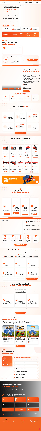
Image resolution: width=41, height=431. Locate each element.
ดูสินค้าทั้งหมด (5, 25)
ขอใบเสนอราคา (12, 25)
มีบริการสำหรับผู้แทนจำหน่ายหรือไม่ (19, 374)
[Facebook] (36, 0)
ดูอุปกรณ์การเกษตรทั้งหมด (32, 278)
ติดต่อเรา (37, 2)
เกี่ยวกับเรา (20, 2)
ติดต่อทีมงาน (5, 364)
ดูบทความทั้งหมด (20, 345)
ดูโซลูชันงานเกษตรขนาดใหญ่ (25, 214)
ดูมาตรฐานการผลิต (20, 244)
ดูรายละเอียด (5, 156)
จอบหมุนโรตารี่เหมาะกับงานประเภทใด (19, 365)
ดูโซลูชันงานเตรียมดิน (6, 213)
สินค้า (23, 2)
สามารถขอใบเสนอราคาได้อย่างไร (19, 377)
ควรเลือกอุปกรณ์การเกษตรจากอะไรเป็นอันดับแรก (21, 362)
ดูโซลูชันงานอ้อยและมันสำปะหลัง (15, 213)
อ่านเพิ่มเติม (4, 342)
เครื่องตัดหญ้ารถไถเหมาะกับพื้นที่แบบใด (20, 368)
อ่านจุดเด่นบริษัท (20, 132)
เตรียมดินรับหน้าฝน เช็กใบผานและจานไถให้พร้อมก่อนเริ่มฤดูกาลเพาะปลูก (8, 339)
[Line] (38, 0)
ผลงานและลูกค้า (30, 2)
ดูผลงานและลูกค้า (20, 312)
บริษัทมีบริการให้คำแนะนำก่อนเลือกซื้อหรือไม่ (20, 371)
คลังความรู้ (34, 2)
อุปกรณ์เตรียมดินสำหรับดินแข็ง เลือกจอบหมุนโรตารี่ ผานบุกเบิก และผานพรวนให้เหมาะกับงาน (20, 339)
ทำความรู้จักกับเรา (32, 59)
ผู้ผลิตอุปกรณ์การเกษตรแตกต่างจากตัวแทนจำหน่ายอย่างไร (22, 357)
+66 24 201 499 (33, 422)
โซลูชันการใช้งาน (26, 2)
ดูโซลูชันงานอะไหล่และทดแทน (33, 214)
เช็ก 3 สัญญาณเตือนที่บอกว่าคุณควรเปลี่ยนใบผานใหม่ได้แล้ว (33, 339)
